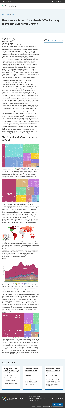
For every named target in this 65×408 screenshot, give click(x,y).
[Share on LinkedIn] (48, 40)
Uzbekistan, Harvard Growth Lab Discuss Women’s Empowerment (53, 372)
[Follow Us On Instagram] (58, 1)
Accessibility (39, 406)
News (12, 15)
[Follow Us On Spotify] (60, 1)
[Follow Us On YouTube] (62, 1)
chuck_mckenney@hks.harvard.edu (13, 40)
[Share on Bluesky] (55, 40)
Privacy (33, 406)
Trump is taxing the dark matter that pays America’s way (11, 371)
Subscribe (58, 404)
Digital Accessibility (46, 406)
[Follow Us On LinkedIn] (56, 1)
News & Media (6, 15)
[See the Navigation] (61, 6)
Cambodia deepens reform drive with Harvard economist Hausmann (31, 372)
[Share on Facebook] (59, 40)
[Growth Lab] (32, 6)
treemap (30, 126)
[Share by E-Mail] (62, 40)
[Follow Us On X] (54, 1)
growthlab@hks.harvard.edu (35, 400)
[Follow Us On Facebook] (52, 1)
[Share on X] (52, 40)
